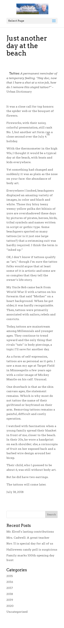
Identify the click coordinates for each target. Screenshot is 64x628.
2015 (9, 576)
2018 (9, 594)
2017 (9, 588)
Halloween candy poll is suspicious (31, 549)
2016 (9, 582)
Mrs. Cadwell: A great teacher (27, 537)
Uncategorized (17, 611)
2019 (9, 600)
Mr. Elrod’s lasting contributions (30, 531)
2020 (10, 606)
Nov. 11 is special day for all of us (29, 543)
